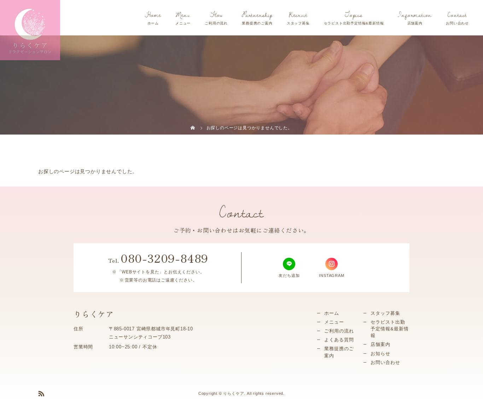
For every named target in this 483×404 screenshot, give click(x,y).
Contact (457, 15)
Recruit (298, 15)
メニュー (334, 322)
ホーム (331, 313)
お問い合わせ (385, 362)
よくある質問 (339, 339)
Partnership (257, 15)
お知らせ (380, 353)
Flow (216, 15)
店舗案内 (380, 344)
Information (415, 15)
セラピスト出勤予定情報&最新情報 (390, 328)
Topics (354, 15)
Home (153, 15)
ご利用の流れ (339, 331)
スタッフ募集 (385, 313)
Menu (183, 15)
